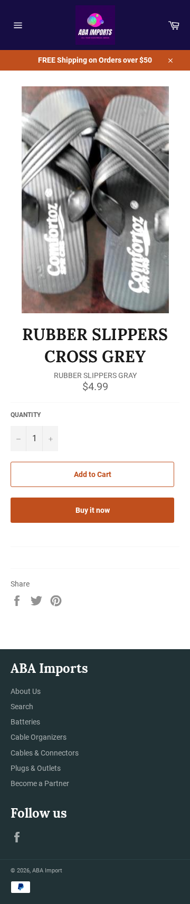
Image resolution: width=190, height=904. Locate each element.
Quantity (26, 415)
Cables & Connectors (45, 753)
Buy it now (92, 510)
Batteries (25, 722)
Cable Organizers (38, 737)
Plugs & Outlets (36, 768)
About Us (26, 691)
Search (22, 706)
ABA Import (47, 870)
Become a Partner (40, 783)
